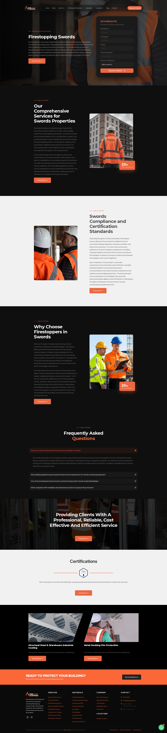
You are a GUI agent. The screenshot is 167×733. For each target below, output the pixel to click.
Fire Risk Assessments (54, 703)
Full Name (104, 29)
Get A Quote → (37, 658)
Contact (114, 8)
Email (102, 45)
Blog (107, 8)
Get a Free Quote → (131, 677)
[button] (161, 727)
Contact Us (100, 709)
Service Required (107, 60)
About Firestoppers (102, 697)
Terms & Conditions (125, 730)
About (54, 8)
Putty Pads (75, 709)
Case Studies (101, 703)
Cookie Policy (137, 730)
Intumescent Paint (77, 703)
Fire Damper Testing (54, 709)
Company (104, 37)
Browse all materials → (79, 721)
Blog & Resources (102, 706)
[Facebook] (31, 717)
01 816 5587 (126, 697)
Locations (99, 8)
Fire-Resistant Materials (75, 8)
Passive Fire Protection (55, 697)
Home (47, 8)
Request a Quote (134, 8)
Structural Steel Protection (56, 706)
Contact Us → (37, 61)
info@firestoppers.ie (129, 700)
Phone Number (106, 52)
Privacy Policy (114, 730)
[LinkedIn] (27, 717)
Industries (89, 8)
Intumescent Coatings (55, 712)
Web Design (67, 730)
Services (60, 8)
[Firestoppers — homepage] (30, 8)
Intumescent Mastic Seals (80, 700)
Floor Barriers (76, 712)
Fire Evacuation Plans (54, 715)
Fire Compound (77, 718)
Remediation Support (54, 718)
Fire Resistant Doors (78, 697)
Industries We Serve (102, 700)
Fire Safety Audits (53, 700)
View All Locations (102, 718)
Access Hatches (77, 715)
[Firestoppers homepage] (35, 694)
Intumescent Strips (78, 706)
